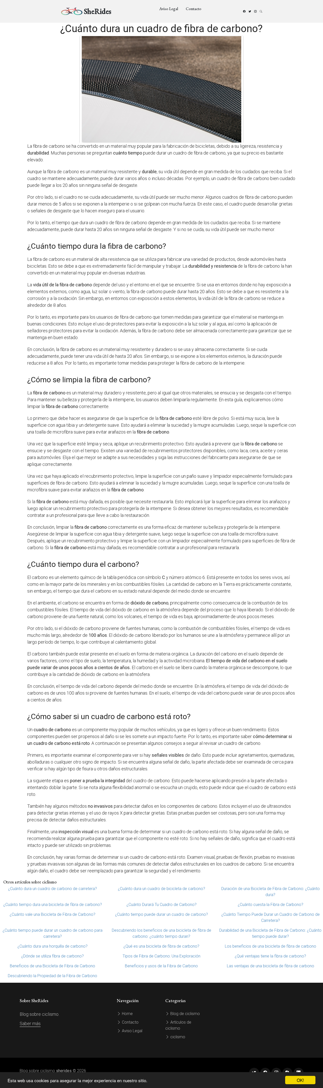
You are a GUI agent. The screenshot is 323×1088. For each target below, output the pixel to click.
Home (127, 1013)
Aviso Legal (168, 8)
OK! (300, 1080)
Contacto (193, 8)
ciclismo (177, 1036)
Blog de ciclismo (184, 1013)
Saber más (30, 1023)
